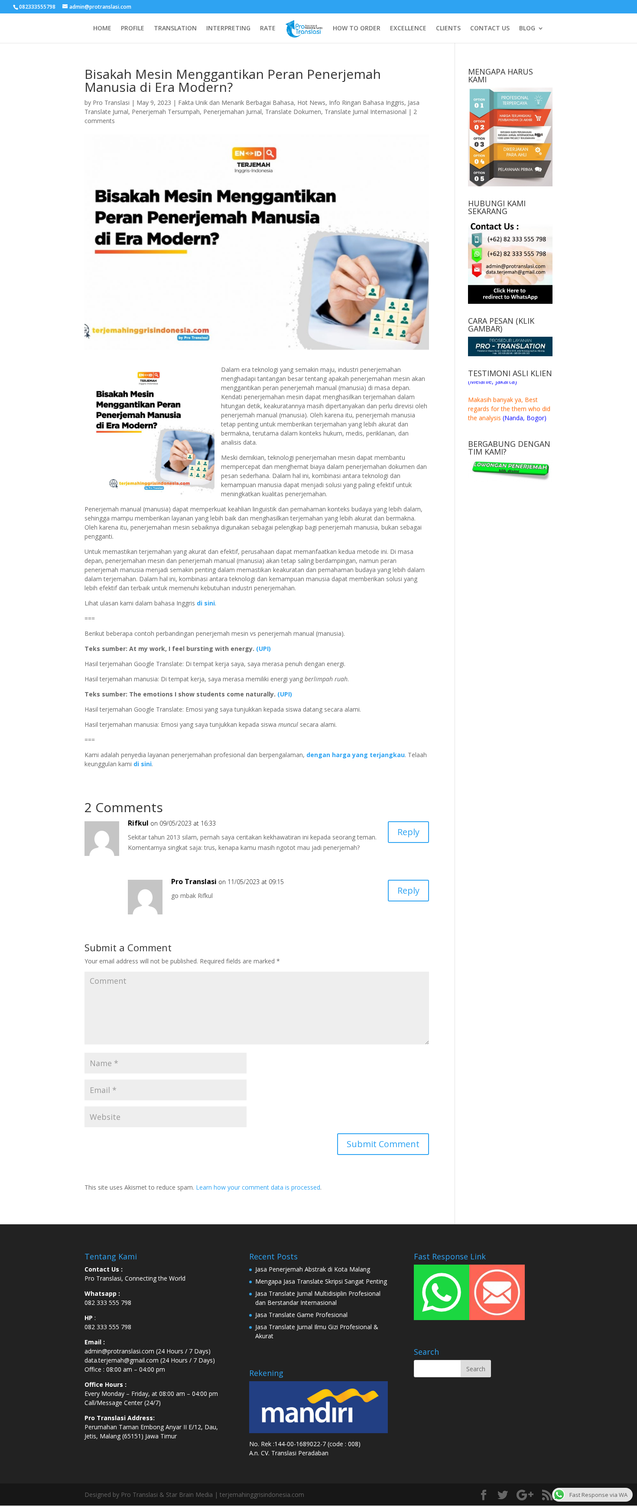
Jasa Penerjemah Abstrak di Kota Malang (312, 1269)
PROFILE (132, 28)
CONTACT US (490, 28)
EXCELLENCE (408, 28)
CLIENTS (448, 28)
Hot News (311, 102)
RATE (268, 28)
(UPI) (263, 648)
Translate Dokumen (293, 111)
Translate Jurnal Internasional (365, 111)
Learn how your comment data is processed (258, 1187)
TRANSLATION (175, 28)
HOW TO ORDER (356, 28)
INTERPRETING (228, 28)
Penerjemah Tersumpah (166, 111)
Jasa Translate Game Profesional (301, 1315)
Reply (408, 832)
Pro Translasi (111, 102)
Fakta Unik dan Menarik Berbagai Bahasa (236, 102)
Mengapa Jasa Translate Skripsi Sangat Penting (321, 1281)
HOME (102, 28)
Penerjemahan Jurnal (232, 111)
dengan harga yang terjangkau (355, 755)
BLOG (527, 28)
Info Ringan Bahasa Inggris (366, 102)
